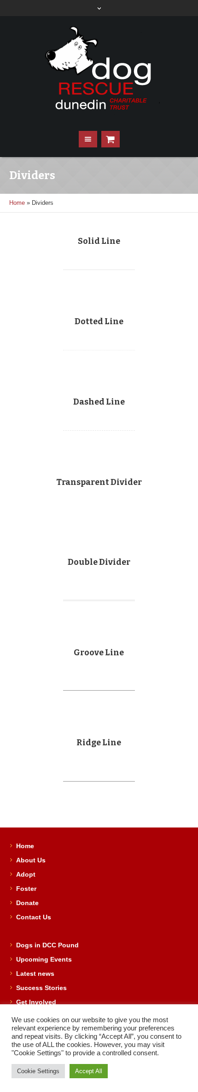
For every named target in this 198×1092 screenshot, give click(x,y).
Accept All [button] (88, 1071)
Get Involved (36, 1002)
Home (17, 202)
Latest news (35, 973)
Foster (26, 888)
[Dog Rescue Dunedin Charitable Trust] (99, 69)
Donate (27, 902)
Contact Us (33, 917)
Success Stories (41, 987)
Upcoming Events (44, 959)
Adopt (25, 874)
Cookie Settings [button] (38, 1071)
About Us (31, 860)
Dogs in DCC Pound (47, 945)
